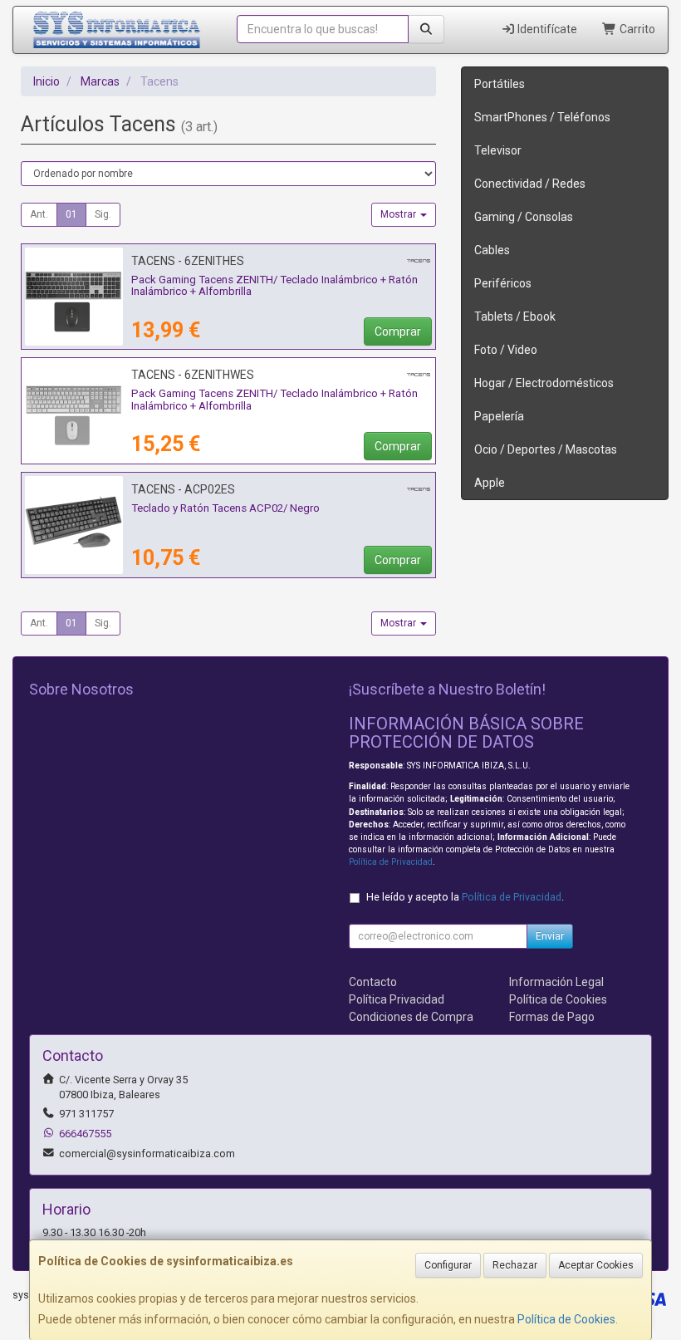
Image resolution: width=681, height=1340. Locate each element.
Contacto (373, 982)
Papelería (499, 416)
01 (71, 214)
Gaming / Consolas (523, 216)
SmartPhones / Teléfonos (542, 117)
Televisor (498, 150)
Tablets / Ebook (515, 316)
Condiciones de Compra (411, 1016)
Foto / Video (505, 349)
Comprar (398, 331)
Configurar (448, 1265)
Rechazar (514, 1265)
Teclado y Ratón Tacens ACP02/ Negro (225, 508)
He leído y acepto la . (465, 897)
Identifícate (546, 29)
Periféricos (503, 283)
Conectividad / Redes (529, 183)
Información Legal (556, 982)
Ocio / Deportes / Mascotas (545, 449)
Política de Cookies (566, 1319)
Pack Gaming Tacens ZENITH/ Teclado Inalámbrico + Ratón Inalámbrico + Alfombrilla (274, 285)
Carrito (636, 29)
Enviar (550, 936)
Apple (489, 482)
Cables (492, 250)
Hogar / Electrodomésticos (544, 383)
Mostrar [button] (399, 214)
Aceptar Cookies (596, 1265)
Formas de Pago (552, 1016)
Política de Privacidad (391, 861)
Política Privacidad (396, 999)
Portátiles (499, 84)
